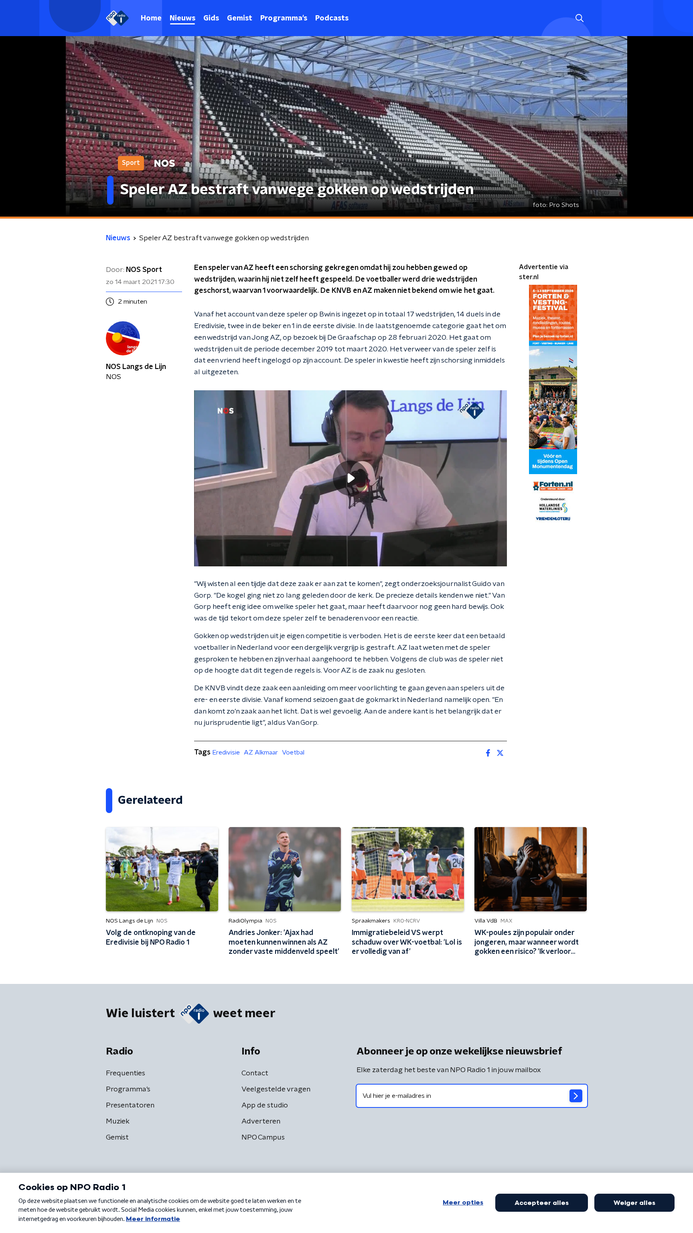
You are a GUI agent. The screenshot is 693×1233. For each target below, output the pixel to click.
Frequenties (125, 1073)
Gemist (239, 18)
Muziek (118, 1121)
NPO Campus (263, 1137)
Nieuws (182, 18)
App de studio (264, 1105)
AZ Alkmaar (261, 752)
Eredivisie (226, 752)
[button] (579, 18)
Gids (211, 18)
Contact (254, 1073)
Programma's (283, 18)
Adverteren (260, 1121)
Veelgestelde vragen (275, 1089)
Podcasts (332, 18)
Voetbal (293, 752)
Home (151, 18)
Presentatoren (130, 1105)
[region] (350, 478)
